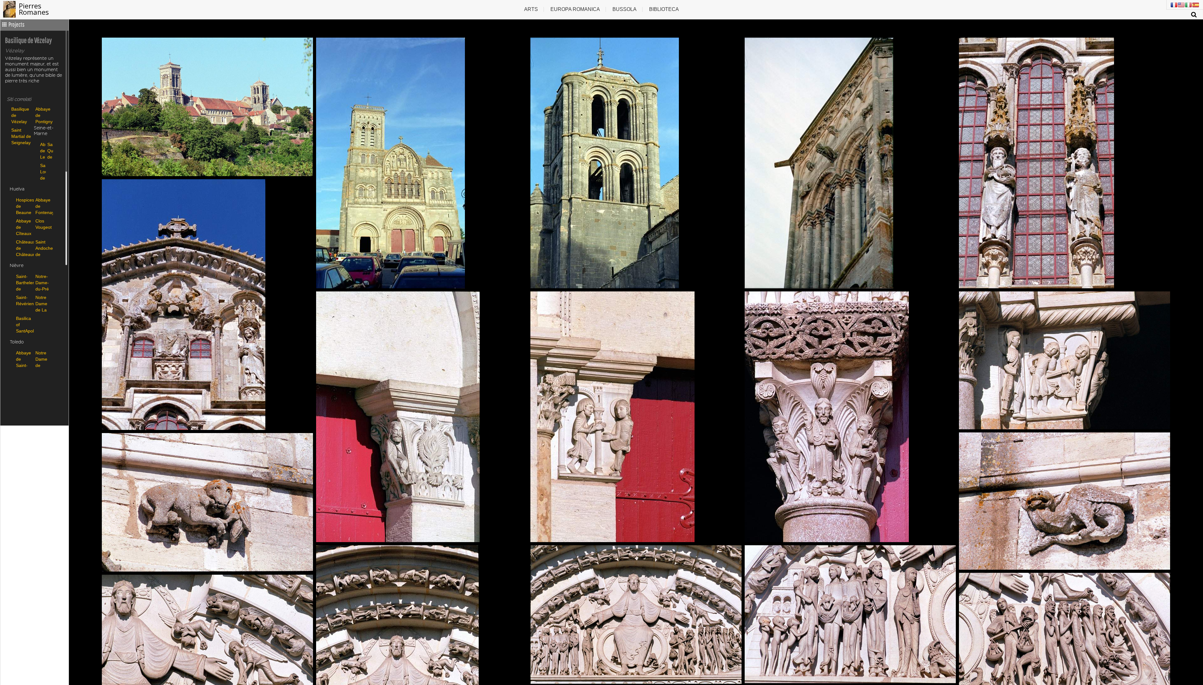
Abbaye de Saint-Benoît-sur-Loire (23, 359)
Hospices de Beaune (24, 206)
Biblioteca (664, 9)
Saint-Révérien (24, 300)
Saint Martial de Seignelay (21, 136)
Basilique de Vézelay (20, 115)
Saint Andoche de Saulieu (43, 248)
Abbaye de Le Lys (42, 150)
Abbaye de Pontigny (44, 115)
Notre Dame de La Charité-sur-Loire (43, 303)
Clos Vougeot (43, 224)
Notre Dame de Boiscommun (43, 359)
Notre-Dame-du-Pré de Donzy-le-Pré (42, 282)
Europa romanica (575, 9)
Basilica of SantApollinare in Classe (24, 324)
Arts (531, 9)
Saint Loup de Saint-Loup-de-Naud (42, 171)
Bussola (624, 9)
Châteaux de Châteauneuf (24, 248)
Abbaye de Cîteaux (23, 227)
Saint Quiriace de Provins (49, 150)
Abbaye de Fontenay (43, 206)
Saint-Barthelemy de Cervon (24, 282)
